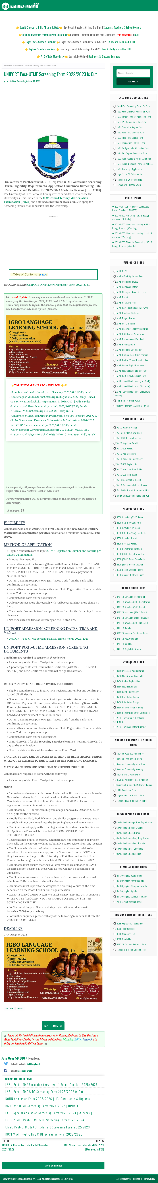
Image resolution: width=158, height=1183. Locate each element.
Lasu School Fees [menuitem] (70, 16)
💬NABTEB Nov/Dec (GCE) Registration (131, 602)
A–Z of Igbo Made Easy (52, 56)
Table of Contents (30, 274)
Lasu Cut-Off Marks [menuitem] (91, 16)
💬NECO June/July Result (125, 538)
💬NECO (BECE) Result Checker (128, 564)
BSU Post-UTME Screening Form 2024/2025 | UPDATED (43, 1105)
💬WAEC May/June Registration (128, 459)
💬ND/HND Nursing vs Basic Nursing (130, 779)
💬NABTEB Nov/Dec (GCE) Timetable (130, 622)
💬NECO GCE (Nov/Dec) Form (127, 522)
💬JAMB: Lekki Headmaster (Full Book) (131, 381)
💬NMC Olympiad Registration (127, 875)
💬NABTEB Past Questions (125, 638)
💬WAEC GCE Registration (125, 464)
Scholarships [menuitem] (111, 16)
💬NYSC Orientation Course (126, 697)
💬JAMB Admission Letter (125, 286)
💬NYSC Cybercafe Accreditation (128, 670)
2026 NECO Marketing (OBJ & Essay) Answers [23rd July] (130, 217)
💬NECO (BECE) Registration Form (129, 554)
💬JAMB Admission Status (125, 281)
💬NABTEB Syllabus (122, 628)
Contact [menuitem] (150, 16)
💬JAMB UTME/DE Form (124, 302)
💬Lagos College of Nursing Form (128, 795)
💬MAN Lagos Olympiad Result (127, 901)
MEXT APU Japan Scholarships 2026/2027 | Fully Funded (44, 425)
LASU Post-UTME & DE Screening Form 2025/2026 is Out (44, 1091)
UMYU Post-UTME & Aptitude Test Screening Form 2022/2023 (47, 1127)
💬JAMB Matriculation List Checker (130, 370)
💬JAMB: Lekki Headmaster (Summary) (131, 386)
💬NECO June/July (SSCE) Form (128, 517)
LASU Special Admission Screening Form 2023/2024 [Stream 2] (48, 1113)
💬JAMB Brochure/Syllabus (126, 313)
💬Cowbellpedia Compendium (127, 853)
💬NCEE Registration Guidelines (128, 923)
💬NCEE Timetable (122, 939)
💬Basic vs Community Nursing (128, 769)
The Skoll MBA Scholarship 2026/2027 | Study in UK (42, 411)
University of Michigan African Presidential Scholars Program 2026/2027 (55, 415)
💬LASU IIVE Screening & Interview (130, 122)
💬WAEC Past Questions (124, 453)
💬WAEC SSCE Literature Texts (128, 438)
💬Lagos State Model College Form (129, 949)
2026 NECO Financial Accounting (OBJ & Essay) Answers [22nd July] (132, 244)
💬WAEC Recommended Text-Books (130, 485)
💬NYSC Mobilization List (125, 686)
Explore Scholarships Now (42, 49)
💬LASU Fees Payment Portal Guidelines (132, 158)
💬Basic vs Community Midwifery (129, 764)
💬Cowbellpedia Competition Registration (132, 822)
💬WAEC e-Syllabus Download (127, 432)
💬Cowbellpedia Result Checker (128, 827)
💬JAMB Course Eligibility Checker (129, 365)
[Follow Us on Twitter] (6, 1063)
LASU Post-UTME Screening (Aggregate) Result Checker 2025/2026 (51, 1084)
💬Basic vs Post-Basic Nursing (127, 758)
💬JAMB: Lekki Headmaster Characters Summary (131, 393)
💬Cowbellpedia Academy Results (129, 843)
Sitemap (136, 1178)
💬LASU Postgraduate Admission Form (131, 148)
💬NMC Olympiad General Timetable (130, 896)
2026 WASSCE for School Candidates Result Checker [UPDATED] (130, 208)
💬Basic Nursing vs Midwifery (127, 774)
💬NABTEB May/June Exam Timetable (131, 617)
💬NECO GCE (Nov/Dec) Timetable (129, 533)
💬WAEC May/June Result (125, 443)
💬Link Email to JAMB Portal (126, 400)
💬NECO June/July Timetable (126, 527)
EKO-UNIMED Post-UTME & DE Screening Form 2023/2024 (44, 1120)
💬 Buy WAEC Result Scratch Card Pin (131, 490)
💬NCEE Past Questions (124, 928)
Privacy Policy (149, 1178)
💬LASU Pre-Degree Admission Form (130, 153)
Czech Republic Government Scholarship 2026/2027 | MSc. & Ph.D (50, 429)
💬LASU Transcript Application (127, 169)
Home (6, 65)
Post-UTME (13, 65)
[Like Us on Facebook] (5, 1070)
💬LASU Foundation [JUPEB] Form (129, 143)
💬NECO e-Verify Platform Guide (128, 575)
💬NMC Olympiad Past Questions (128, 880)
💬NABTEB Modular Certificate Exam (130, 633)
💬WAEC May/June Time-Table (127, 469)
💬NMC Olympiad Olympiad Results (130, 886)
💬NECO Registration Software (127, 548)
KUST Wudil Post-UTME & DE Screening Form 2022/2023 (44, 1134)
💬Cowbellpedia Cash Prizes (126, 832)
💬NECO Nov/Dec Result (125, 543)
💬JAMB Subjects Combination (127, 349)
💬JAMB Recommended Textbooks (129, 339)
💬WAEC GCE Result (123, 448)
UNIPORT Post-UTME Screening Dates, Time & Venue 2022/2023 (48, 638)
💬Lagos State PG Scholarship (127, 174)
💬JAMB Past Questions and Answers (130, 307)
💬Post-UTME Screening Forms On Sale (131, 106)
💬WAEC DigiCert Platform (126, 427)
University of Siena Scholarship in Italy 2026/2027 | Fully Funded (49, 406)
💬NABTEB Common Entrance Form (129, 944)
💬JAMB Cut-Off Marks (124, 323)
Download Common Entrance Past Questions (44, 35)
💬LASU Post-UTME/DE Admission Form (132, 111)
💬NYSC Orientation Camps (126, 702)
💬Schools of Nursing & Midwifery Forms (132, 785)
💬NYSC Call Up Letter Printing (128, 707)
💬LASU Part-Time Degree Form (128, 137)
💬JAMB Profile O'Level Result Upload (131, 360)
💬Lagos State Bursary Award (127, 184)
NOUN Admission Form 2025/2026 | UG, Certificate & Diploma (47, 1098)
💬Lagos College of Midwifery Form (130, 800)
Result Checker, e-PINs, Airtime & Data (39, 27)
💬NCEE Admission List (124, 934)
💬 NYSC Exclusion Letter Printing (129, 726)
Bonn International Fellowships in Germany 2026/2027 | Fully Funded (52, 392)
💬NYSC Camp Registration (126, 691)
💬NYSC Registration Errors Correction (131, 712)
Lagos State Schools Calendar (40, 42)
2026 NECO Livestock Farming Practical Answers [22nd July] (132, 235)
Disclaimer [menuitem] (127, 16)
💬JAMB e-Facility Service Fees (128, 276)
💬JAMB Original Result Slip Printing (130, 355)
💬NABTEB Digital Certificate (127, 649)
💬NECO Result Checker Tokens (128, 569)
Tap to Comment (53, 1026)
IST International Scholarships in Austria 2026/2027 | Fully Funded (50, 401)
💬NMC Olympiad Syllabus (125, 891)
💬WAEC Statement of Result (127, 479)
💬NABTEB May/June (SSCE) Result (130, 612)
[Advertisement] (53, 110)
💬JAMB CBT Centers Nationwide (128, 334)
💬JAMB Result (120, 297)
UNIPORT (20, 1008)
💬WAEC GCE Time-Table (125, 474)
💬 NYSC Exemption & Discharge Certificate (128, 719)
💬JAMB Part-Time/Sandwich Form (129, 375)
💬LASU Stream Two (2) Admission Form (132, 116)
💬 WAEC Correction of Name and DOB (131, 495)
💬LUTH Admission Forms (125, 790)
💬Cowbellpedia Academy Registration (131, 838)
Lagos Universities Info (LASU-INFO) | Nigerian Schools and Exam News (45, 1178)
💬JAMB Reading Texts (124, 344)
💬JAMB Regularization (124, 318)
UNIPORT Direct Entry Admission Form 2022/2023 (58, 284)
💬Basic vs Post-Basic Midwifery (129, 753)
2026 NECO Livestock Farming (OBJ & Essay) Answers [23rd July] (131, 226)
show (43, 274)
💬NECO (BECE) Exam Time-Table (129, 559)
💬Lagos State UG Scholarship (127, 179)
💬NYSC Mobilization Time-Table (128, 676)
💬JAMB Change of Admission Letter (130, 292)
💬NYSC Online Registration (126, 681)
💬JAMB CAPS (120, 271)
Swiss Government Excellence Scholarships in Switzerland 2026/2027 (52, 420)
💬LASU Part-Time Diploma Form (129, 132)
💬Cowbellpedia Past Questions (128, 848)
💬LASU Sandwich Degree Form (128, 127)
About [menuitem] (139, 16)
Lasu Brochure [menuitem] (51, 16)
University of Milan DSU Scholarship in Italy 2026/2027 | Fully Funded (53, 397)
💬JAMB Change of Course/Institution (130, 328)
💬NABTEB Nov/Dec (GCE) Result (129, 607)
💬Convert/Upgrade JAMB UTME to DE (131, 405)
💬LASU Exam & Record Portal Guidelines (133, 163)
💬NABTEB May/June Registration (129, 596)
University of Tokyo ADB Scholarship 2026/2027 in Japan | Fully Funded (53, 434)
